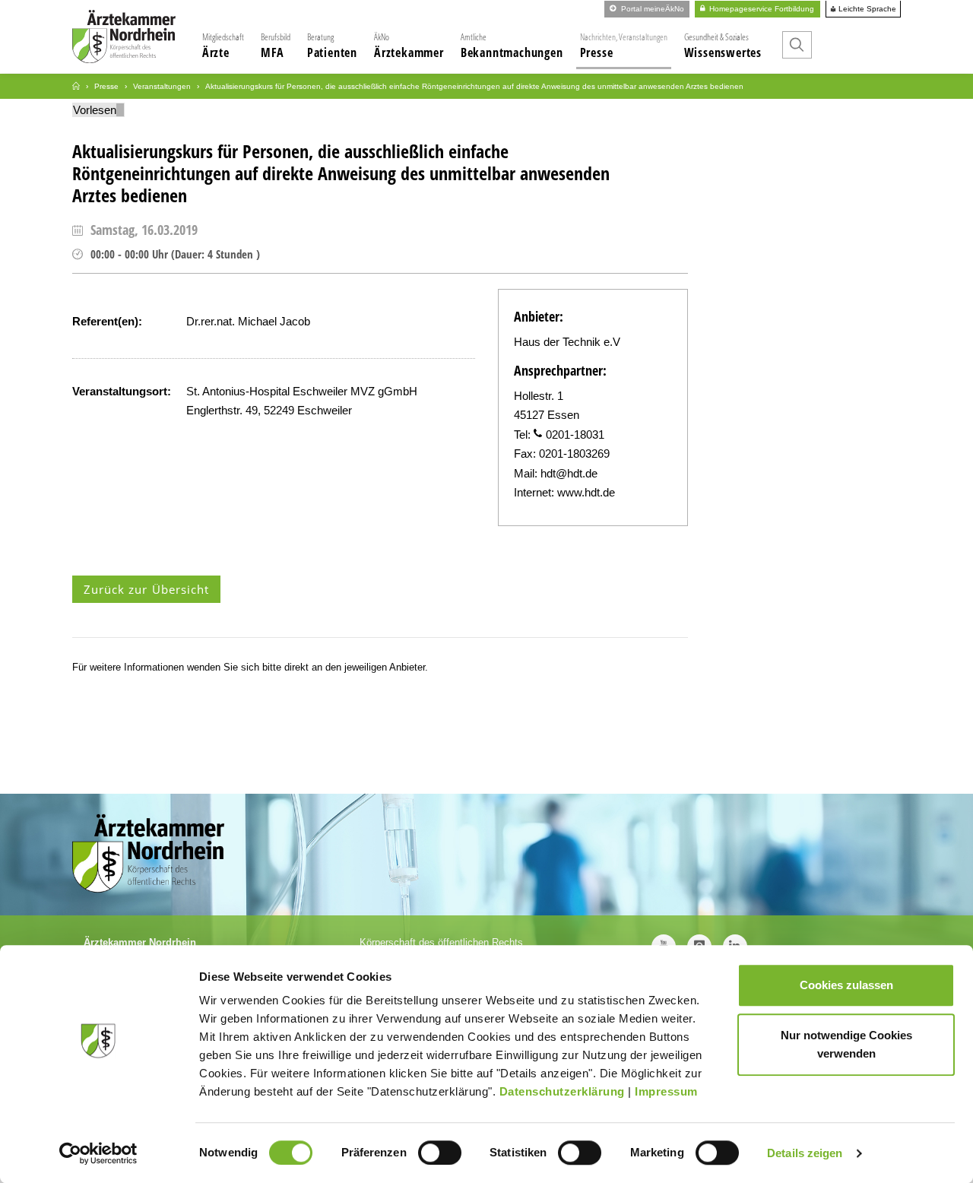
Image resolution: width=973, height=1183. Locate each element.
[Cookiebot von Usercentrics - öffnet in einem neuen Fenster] (98, 1153)
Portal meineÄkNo (651, 9)
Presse (623, 45)
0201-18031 (575, 434)
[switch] (439, 1152)
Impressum (666, 1091)
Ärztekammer (409, 45)
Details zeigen (804, 1153)
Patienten (332, 45)
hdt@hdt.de (568, 473)
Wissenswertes (723, 45)
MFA (275, 45)
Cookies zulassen (846, 984)
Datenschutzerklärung (562, 1091)
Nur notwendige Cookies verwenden (846, 1044)
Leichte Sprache (866, 9)
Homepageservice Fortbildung (760, 9)
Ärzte (223, 45)
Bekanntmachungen (512, 45)
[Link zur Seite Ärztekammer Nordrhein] (76, 86)
